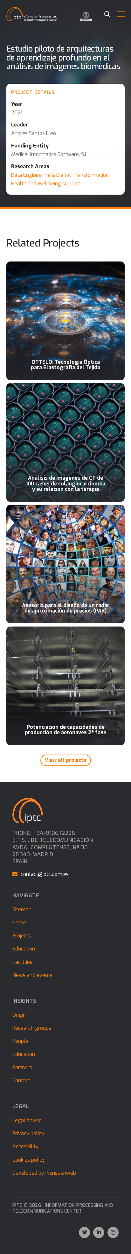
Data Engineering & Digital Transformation (60, 175)
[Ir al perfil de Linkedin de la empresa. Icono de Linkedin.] (98, 1232)
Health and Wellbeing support (45, 183)
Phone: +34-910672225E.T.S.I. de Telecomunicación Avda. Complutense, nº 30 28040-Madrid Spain (52, 847)
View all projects (65, 760)
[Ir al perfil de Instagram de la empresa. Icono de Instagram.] (113, 1232)
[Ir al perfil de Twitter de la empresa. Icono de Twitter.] (84, 1232)
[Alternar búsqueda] (107, 14)
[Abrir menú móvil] (121, 14)
